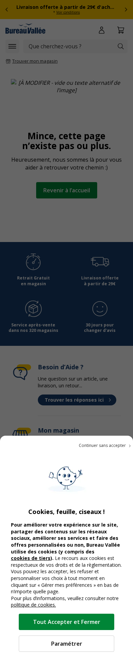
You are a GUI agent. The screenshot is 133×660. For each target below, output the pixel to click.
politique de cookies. (33, 604)
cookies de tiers (30, 558)
